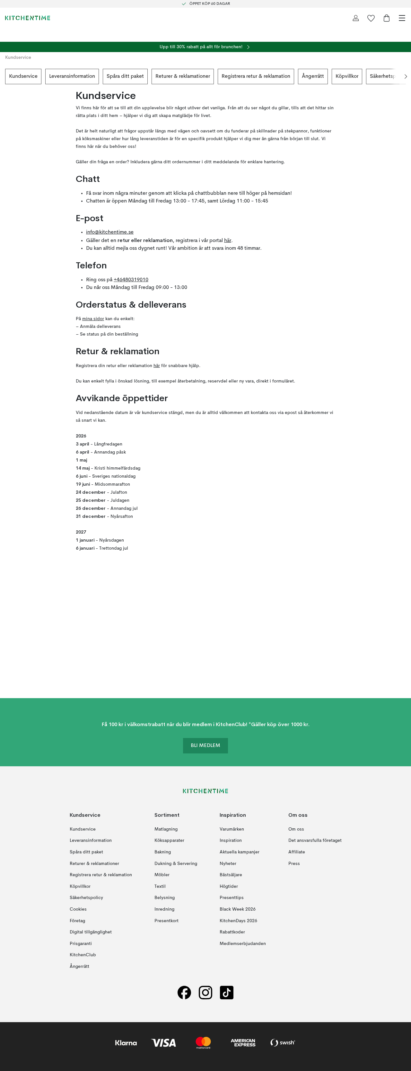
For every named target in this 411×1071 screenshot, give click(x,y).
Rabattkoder (232, 932)
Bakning (162, 852)
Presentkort (166, 920)
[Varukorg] (386, 18)
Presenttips (232, 898)
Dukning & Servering (175, 863)
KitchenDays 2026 (238, 920)
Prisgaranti (81, 943)
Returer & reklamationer (182, 76)
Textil (160, 886)
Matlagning (166, 829)
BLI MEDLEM (205, 745)
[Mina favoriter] (371, 18)
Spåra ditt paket (125, 76)
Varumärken (232, 829)
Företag (77, 920)
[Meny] (402, 18)
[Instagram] (205, 992)
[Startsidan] (27, 18)
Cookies (78, 909)
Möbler (162, 875)
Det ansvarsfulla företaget (315, 840)
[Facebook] (184, 992)
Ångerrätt (313, 76)
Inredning (164, 909)
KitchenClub (83, 955)
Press (294, 863)
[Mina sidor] (355, 18)
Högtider (229, 886)
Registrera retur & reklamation (256, 76)
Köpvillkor (347, 76)
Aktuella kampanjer (239, 852)
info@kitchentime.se (110, 232)
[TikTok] (226, 992)
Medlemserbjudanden (243, 943)
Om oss (296, 829)
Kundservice (23, 76)
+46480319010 (131, 280)
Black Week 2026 (238, 909)
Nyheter (228, 863)
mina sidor (93, 319)
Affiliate (296, 852)
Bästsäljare (231, 875)
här (227, 240)
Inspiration (231, 840)
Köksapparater (169, 840)
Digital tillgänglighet (91, 932)
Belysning (164, 898)
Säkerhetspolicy (388, 76)
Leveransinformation (72, 76)
